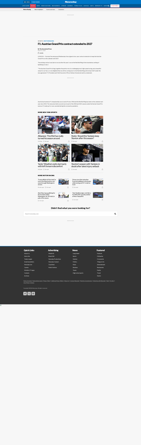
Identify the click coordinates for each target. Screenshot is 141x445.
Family (99, 270)
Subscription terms (37, 281)
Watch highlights (39, 9)
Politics (75, 262)
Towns (74, 270)
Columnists (61, 9)
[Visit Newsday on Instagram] (33, 293)
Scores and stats (50, 9)
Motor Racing (27, 9)
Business (70, 5)
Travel (99, 273)
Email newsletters (29, 262)
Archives (26, 276)
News (38, 5)
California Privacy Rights (57, 281)
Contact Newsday (74, 281)
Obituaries (100, 256)
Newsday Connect (53, 262)
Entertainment (101, 264)
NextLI (99, 276)
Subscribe (27, 256)
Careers (26, 267)
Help (107, 281)
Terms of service (27, 281)
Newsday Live (28, 264)
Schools (86, 5)
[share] (68, 141)
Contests (26, 273)
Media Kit (51, 253)
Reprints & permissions (86, 281)
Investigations (46, 5)
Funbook (99, 253)
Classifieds (51, 264)
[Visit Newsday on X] (29, 293)
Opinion (63, 5)
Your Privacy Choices (29, 282)
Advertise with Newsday (99, 281)
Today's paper (28, 259)
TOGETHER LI (115, 5)
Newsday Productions (54, 259)
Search (106, 5)
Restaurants (56, 5)
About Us (27, 253)
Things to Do (78, 5)
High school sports (78, 273)
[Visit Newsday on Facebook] (25, 293)
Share (41, 53)
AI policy (112, 281)
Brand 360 (51, 256)
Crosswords (100, 259)
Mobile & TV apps (29, 270)
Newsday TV (98, 5)
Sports (33, 5)
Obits (92, 5)
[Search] (115, 214)
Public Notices (52, 267)
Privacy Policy (46, 281)
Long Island (25, 5)
